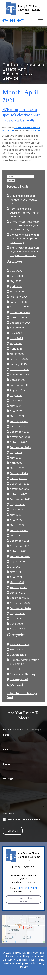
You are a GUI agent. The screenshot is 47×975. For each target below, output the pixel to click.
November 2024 (20, 374)
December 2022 (19, 483)
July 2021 (15, 566)
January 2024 (18, 426)
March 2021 (17, 582)
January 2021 (18, 592)
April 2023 (16, 462)
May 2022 (15, 514)
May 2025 (16, 343)
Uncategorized (19, 679)
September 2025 (20, 322)
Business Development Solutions (22, 963)
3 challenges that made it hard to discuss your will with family (25, 225)
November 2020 (20, 603)
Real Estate (17, 669)
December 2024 (19, 369)
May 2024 (15, 405)
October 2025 (18, 317)
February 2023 (19, 473)
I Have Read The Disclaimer (23, 819)
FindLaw (23, 966)
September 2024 (20, 385)
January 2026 (18, 301)
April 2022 (16, 520)
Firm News (16, 649)
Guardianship (18, 654)
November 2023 (20, 436)
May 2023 (16, 457)
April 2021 (16, 577)
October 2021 (18, 551)
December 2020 (20, 597)
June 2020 (16, 623)
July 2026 (16, 270)
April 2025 (16, 348)
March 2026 (17, 291)
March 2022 (17, 525)
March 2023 (17, 468)
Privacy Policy (36, 959)
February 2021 (18, 587)
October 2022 (18, 494)
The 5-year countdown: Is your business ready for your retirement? (25, 251)
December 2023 (20, 431)
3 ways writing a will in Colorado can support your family (24, 238)
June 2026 (16, 275)
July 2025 (16, 333)
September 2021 (20, 556)
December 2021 (19, 540)
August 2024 (17, 390)
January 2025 (18, 364)
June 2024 (16, 400)
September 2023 (20, 447)
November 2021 (19, 545)
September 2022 (20, 499)
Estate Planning (35, 130)
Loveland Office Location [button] (24, 899)
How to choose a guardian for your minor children (25, 212)
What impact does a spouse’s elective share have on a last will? (21, 115)
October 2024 (18, 379)
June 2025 (16, 338)
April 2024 (16, 410)
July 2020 (16, 618)
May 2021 (15, 571)
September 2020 (20, 608)
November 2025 (20, 312)
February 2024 (19, 421)
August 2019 (17, 629)
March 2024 (17, 416)
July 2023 (16, 452)
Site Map (22, 959)
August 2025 (17, 327)
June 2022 (16, 509)
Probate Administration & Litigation (24, 661)
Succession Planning (22, 674)
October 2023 (18, 442)
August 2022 (17, 504)
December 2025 (20, 307)
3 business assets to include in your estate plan (23, 199)
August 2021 (17, 561)
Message (8, 778)
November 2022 (20, 488)
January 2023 (18, 478)
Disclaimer (9, 813)
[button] (40, 20)
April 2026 (16, 286)
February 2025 (19, 359)
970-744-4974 (13, 20)
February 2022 (19, 530)
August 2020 (17, 613)
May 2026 (16, 281)
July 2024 (16, 395)
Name (6, 735)
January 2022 (18, 535)
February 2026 (19, 296)
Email (7, 749)
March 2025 (17, 353)
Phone (6, 764)
